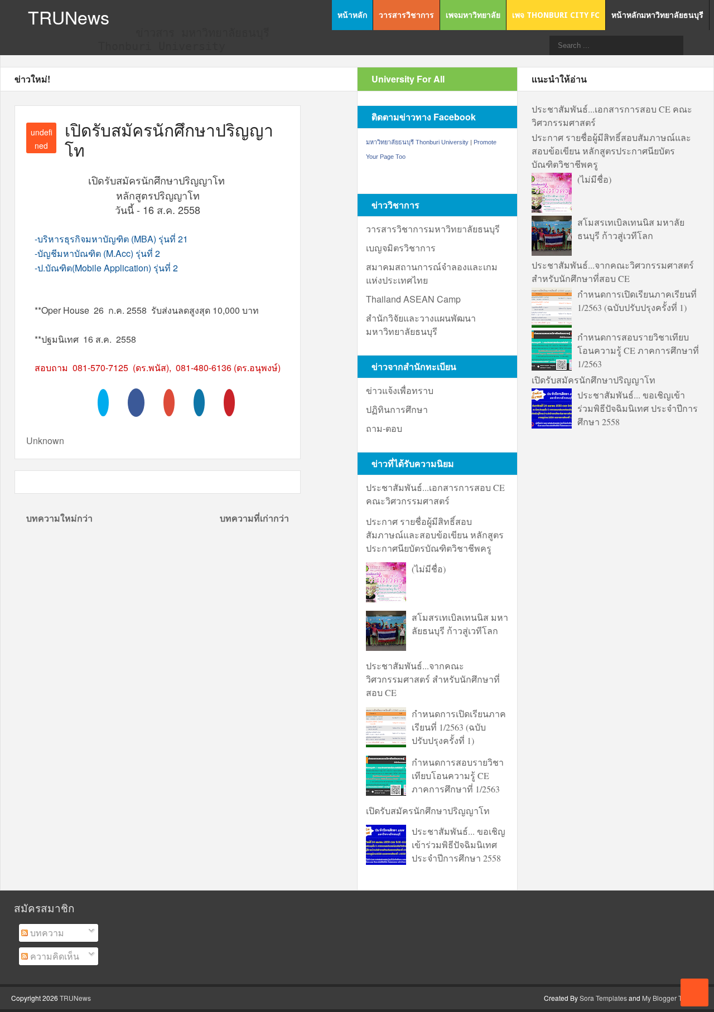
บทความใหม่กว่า (59, 518)
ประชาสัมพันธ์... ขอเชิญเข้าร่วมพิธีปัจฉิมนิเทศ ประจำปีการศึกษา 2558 (458, 844)
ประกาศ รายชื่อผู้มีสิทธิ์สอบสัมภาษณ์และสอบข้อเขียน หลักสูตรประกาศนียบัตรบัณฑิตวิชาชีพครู (435, 534)
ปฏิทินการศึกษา (397, 409)
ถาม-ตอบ (384, 428)
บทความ (46, 932)
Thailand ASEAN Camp (413, 299)
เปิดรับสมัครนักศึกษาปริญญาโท (428, 810)
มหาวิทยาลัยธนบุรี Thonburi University (417, 142)
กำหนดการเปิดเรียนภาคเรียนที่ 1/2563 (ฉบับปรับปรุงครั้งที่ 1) (459, 727)
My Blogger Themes (672, 998)
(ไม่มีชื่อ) (429, 569)
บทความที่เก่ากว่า (254, 518)
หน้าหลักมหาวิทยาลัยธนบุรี (657, 15)
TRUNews (68, 17)
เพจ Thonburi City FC (556, 15)
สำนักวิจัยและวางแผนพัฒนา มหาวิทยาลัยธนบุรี (421, 325)
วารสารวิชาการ (406, 15)
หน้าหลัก (352, 15)
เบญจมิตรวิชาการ (401, 247)
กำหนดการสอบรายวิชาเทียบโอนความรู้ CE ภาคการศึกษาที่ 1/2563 (458, 775)
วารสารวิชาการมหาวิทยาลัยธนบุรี (433, 228)
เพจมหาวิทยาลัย (473, 15)
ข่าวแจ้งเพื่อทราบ (399, 390)
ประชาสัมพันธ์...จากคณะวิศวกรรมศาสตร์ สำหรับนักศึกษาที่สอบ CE (433, 679)
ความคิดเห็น (53, 956)
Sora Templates (603, 998)
